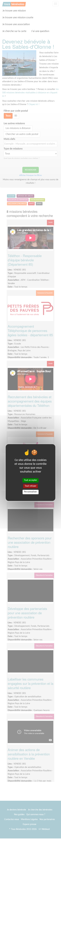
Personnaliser (30, 492)
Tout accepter (30, 480)
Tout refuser (30, 486)
